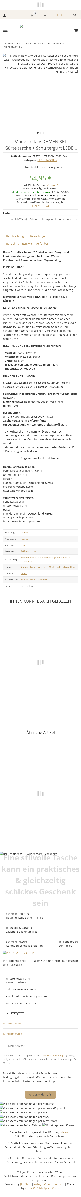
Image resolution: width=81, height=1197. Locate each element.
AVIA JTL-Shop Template (49, 1184)
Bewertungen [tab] (38, 236)
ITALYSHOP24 (40, 206)
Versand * (52, 185)
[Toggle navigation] (5, 30)
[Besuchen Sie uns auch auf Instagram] (19, 1013)
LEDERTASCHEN (47, 160)
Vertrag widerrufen (40, 1094)
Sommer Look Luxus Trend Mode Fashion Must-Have (48, 567)
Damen (24, 532)
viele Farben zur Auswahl (34, 579)
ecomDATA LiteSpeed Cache (42, 1188)
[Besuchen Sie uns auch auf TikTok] (22, 1013)
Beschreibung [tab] (15, 236)
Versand (66, 1132)
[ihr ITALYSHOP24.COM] (18, 952)
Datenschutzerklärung (52, 1055)
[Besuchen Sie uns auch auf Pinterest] (15, 1013)
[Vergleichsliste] (31, 15)
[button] (18, 15)
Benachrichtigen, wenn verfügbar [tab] (27, 243)
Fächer (24, 557)
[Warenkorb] (75, 30)
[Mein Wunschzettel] (45, 15)
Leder (24, 545)
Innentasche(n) (49, 557)
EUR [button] (60, 15)
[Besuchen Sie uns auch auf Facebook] (12, 1013)
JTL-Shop (26, 1184)
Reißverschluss (28, 551)
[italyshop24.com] (40, 30)
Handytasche (34, 557)
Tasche (24, 538)
